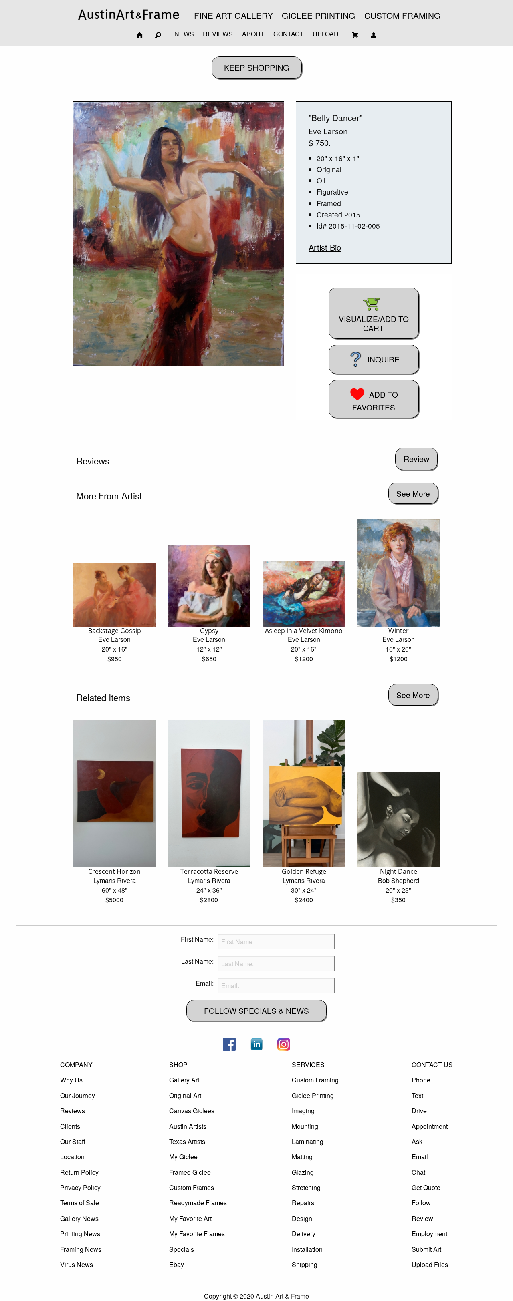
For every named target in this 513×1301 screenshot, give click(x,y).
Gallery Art (184, 1079)
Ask (417, 1141)
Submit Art (426, 1249)
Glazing (303, 1172)
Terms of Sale (79, 1202)
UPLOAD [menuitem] (326, 33)
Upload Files (430, 1264)
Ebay (176, 1264)
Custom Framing (315, 1079)
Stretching (306, 1187)
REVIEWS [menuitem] (218, 33)
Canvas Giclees (191, 1110)
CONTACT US (432, 1064)
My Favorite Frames (197, 1233)
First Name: (197, 939)
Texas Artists (187, 1141)
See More (413, 493)
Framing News (80, 1249)
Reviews (72, 1110)
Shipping (304, 1264)
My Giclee (183, 1156)
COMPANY (76, 1064)
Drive (419, 1110)
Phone (421, 1079)
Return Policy (79, 1172)
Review (422, 1218)
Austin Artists (187, 1126)
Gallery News (79, 1218)
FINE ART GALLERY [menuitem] (233, 15)
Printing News (80, 1233)
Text (417, 1095)
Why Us (71, 1079)
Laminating (307, 1141)
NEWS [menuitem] (184, 33)
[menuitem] (128, 14)
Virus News (76, 1264)
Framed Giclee (190, 1172)
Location (72, 1156)
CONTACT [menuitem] (288, 33)
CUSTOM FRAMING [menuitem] (402, 15)
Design (302, 1218)
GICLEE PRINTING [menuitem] (318, 15)
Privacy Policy (80, 1187)
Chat (418, 1172)
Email (420, 1156)
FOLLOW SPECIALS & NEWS (256, 1010)
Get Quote (426, 1187)
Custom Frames (191, 1187)
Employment (429, 1233)
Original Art (185, 1095)
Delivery (303, 1233)
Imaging (303, 1110)
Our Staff (72, 1141)
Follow (421, 1202)
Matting (302, 1156)
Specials (181, 1249)
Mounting (305, 1126)
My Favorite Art (190, 1218)
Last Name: (197, 961)
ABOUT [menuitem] (253, 33)
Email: (205, 983)
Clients (70, 1126)
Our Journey (77, 1095)
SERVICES (308, 1064)
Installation (307, 1249)
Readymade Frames (198, 1202)
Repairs (303, 1202)
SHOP (178, 1064)
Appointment (430, 1126)
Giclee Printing (313, 1095)
